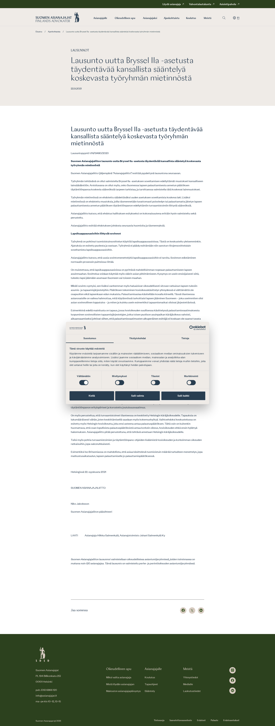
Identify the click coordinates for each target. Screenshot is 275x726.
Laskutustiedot (192, 691)
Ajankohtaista (171, 18)
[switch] (119, 382)
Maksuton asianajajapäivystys (123, 691)
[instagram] (232, 670)
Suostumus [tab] (89, 338)
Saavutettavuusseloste (180, 720)
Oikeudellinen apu (125, 18)
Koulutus (191, 18)
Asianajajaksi (150, 18)
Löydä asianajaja (171, 4)
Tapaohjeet (151, 684)
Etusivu (39, 31)
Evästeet (201, 720)
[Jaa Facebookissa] (183, 610)
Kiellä (92, 395)
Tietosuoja (159, 720)
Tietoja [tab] (185, 338)
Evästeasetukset (231, 720)
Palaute (214, 720)
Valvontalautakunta (200, 4)
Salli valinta (137, 395)
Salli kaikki (183, 395)
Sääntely (150, 691)
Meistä (207, 18)
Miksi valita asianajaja (118, 677)
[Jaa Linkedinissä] (201, 610)
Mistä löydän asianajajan (120, 684)
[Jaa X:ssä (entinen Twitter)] (192, 610)
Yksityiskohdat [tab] (137, 338)
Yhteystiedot (190, 677)
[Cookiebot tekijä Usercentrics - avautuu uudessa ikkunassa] (192, 328)
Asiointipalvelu (227, 4)
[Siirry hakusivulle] (223, 18)
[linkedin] (232, 690)
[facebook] (232, 680)
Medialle (188, 684)
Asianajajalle (100, 18)
